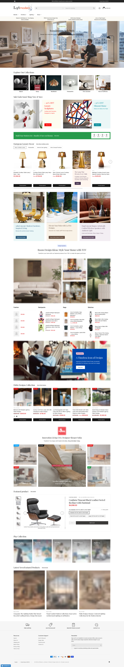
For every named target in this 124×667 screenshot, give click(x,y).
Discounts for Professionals (100, 19)
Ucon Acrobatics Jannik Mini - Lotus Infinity (77, 333)
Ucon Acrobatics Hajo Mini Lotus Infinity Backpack (77, 320)
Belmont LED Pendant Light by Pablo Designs (22, 410)
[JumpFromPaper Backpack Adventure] (41, 314)
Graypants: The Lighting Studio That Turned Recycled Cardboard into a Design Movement (28, 615)
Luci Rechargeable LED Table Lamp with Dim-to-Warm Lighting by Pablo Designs (61, 411)
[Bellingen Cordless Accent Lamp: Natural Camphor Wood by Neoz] (101, 160)
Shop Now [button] (56, 135)
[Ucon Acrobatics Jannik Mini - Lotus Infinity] (66, 334)
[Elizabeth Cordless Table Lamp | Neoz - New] (23, 160)
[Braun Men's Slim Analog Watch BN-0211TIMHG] (91, 321)
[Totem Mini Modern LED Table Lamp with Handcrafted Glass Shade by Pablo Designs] (82, 397)
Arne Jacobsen (86, 91)
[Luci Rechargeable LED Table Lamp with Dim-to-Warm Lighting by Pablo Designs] (62, 397)
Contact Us (40, 644)
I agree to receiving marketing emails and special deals (86, 648)
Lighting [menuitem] (31, 14)
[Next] (110, 83)
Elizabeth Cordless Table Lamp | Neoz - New (22, 173)
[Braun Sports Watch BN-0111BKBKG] (91, 327)
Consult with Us (50, 19)
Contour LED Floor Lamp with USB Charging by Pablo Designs (42, 410)
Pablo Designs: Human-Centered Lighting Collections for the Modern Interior (92, 615)
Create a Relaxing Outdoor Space (75, 19)
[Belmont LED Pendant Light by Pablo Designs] (23, 397)
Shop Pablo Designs (41, 385)
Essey (37, 91)
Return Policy (16, 644)
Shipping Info (17, 642)
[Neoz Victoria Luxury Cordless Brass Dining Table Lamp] (62, 160)
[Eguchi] (42, 551)
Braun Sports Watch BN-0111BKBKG (101, 327)
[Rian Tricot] (81, 551)
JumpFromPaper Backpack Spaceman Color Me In (52, 319)
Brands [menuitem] (15, 14)
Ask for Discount (42, 638)
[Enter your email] (100, 645)
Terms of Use (16, 648)
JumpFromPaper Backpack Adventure (52, 313)
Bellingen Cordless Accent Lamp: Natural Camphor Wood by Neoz (100, 173)
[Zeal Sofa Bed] (99, 476)
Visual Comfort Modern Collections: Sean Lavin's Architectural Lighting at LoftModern (61, 615)
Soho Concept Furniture (55, 147)
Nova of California (102, 91)
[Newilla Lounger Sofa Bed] (62, 465)
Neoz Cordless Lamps (20, 147)
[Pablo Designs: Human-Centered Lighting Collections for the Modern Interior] (94, 590)
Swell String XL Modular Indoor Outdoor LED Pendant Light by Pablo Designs (100, 411)
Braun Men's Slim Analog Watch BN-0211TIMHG (101, 319)
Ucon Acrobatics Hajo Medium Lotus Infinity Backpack (76, 313)
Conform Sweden (73, 497)
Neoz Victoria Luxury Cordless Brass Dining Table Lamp (61, 173)
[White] (19, 416)
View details (33, 491)
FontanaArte (70, 91)
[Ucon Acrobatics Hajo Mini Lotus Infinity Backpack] (66, 321)
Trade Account (41, 642)
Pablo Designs (16, 407)
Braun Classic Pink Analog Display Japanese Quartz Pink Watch (102, 334)
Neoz (15, 170)
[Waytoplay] (23, 551)
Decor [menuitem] (38, 14)
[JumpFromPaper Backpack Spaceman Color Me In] (41, 321)
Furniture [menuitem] (23, 14)
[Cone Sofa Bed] (25, 476)
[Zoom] (62, 499)
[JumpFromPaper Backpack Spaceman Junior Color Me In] (41, 327)
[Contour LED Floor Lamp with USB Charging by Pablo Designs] (42, 397)
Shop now (97, 124)
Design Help (41, 640)
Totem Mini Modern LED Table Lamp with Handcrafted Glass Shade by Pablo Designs (80, 411)
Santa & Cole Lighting (42, 147)
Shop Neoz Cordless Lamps (42, 144)
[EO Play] (62, 551)
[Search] (94, 8)
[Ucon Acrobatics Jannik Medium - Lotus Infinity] (66, 327)
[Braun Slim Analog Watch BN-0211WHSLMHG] (91, 314)
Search (15, 638)
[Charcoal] (17, 416)
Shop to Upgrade (24, 19)
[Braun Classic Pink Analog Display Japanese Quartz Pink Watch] (91, 335)
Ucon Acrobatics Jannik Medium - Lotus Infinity (76, 326)
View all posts (45, 567)
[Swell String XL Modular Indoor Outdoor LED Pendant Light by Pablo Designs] (101, 397)
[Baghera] (101, 551)
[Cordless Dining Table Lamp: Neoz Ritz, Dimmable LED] (42, 160)
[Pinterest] (15, 1)
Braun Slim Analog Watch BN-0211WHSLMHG (101, 313)
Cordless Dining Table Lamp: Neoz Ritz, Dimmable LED (42, 173)
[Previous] (13, 83)
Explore (77, 183)
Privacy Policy (17, 646)
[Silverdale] (14, 416)
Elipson (21, 91)
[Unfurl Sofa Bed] (99, 454)
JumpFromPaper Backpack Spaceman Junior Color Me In (52, 327)
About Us (16, 640)
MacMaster (54, 91)
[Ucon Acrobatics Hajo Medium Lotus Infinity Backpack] (66, 314)
